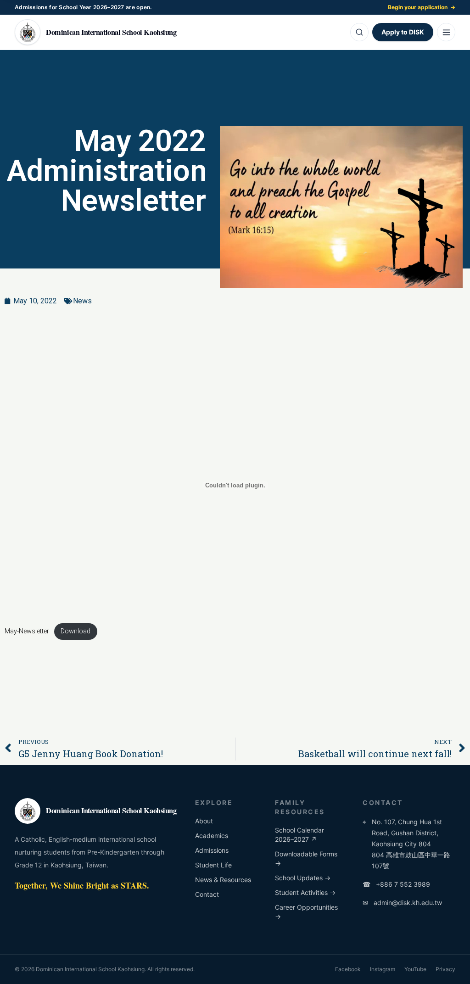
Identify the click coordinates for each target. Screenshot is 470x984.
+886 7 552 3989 (396, 884)
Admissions (212, 850)
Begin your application (421, 7)
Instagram (382, 969)
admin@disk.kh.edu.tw (402, 902)
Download (75, 631)
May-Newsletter (27, 631)
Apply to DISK (402, 32)
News (82, 300)
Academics (211, 835)
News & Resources (223, 879)
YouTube (415, 969)
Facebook (348, 969)
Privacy (445, 969)
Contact (207, 894)
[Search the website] (359, 32)
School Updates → (302, 878)
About (204, 821)
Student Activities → (305, 892)
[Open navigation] (446, 32)
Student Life (213, 865)
